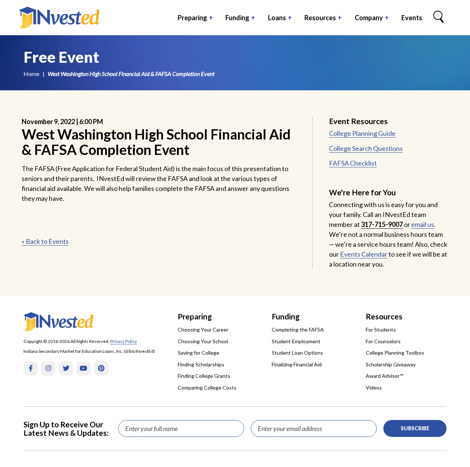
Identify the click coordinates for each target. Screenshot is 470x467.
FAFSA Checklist (353, 163)
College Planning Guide (362, 133)
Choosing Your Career (203, 329)
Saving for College (198, 353)
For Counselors (383, 341)
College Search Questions (366, 148)
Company (369, 18)
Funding (237, 18)
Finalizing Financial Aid (297, 364)
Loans (277, 18)
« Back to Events (45, 241)
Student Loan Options (297, 353)
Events (411, 18)
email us (422, 224)
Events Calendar (363, 254)
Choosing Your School (203, 341)
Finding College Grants (204, 376)
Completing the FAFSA (298, 329)
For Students (381, 329)
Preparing (192, 18)
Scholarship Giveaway (391, 364)
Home (31, 73)
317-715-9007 (382, 224)
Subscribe (415, 428)
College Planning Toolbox (395, 353)
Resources (320, 18)
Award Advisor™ (384, 376)
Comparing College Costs (207, 387)
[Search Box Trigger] (438, 17)
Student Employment (296, 341)
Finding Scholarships (201, 364)
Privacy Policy (123, 341)
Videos (374, 387)
